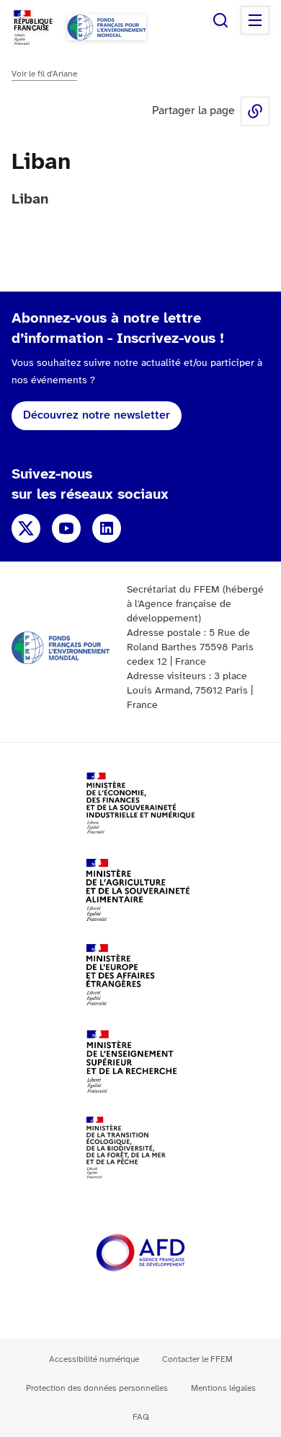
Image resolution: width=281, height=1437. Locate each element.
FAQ (141, 1417)
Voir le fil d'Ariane (44, 74)
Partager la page (255, 111)
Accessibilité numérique (94, 1359)
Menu (255, 20)
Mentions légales (223, 1388)
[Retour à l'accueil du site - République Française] (107, 27)
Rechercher (220, 20)
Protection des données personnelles (97, 1388)
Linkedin (106, 528)
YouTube (66, 528)
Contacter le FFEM (197, 1359)
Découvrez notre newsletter (96, 415)
